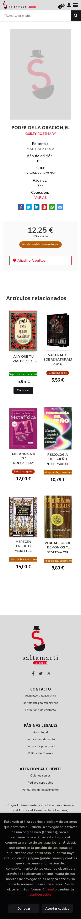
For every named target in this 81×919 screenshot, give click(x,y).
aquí (50, 889)
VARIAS (40, 197)
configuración (40, 894)
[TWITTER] (40, 674)
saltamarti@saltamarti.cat (40, 703)
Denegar (23, 909)
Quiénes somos (40, 776)
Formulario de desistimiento (40, 790)
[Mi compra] (62, 5)
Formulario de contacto (40, 710)
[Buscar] (76, 15)
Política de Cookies (40, 753)
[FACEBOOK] (33, 674)
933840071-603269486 (40, 696)
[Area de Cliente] (69, 5)
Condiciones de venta (40, 739)
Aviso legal (40, 732)
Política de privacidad (41, 746)
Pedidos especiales (40, 783)
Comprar (23, 390)
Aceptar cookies (57, 909)
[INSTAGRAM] (48, 674)
